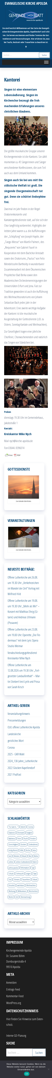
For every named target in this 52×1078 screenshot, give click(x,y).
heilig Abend (13, 850)
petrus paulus (13, 867)
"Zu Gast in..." (13, 826)
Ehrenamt (20, 832)
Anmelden (11, 982)
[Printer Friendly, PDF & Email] (12, 455)
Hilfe (21, 850)
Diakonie (12, 832)
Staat (34, 873)
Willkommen (22, 891)
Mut (30, 856)
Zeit (16, 897)
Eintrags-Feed (13, 989)
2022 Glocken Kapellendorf (21, 768)
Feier (19, 838)
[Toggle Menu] (46, 62)
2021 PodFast (14, 774)
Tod (10, 879)
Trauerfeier (26, 879)
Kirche (28, 850)
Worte (11, 897)
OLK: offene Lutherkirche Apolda (24, 727)
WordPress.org (13, 1003)
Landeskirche (14, 734)
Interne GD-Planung (16, 1035)
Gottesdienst (33, 844)
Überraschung (25, 897)
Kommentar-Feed (15, 996)
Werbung (12, 891)
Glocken (23, 844)
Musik (24, 856)
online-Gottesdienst (23, 861)
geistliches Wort (16, 740)
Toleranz (17, 879)
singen (28, 873)
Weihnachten (31, 885)
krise (34, 850)
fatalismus (12, 838)
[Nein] (48, 1069)
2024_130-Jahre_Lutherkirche (22, 761)
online (11, 861)
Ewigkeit (29, 832)
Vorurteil (12, 885)
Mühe (36, 856)
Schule (11, 873)
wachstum (20, 885)
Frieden (33, 838)
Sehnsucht (20, 873)
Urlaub (34, 879)
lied (10, 856)
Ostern (34, 861)
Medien (17, 856)
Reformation (25, 867)
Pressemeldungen (17, 720)
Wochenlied (33, 891)
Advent (23, 826)
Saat (33, 867)
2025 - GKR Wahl (16, 754)
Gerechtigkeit (13, 844)
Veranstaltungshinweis (19, 713)
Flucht (26, 838)
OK (26, 1074)
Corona (11, 747)
